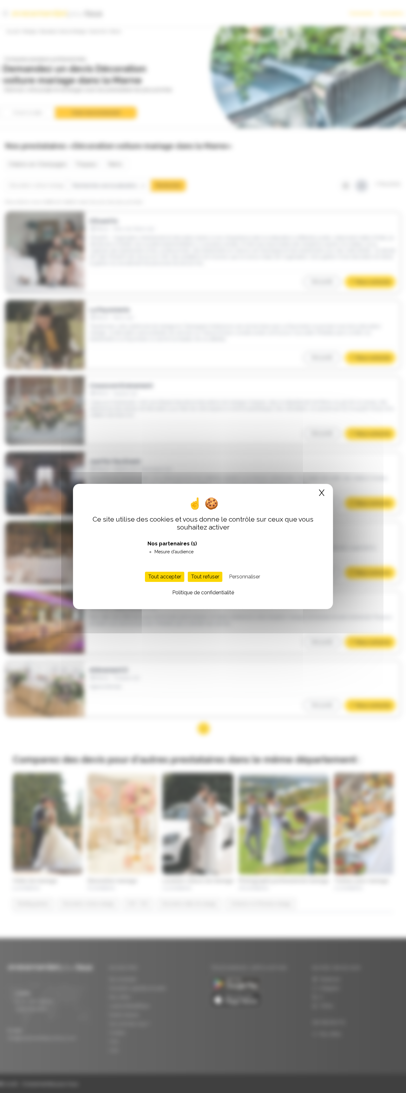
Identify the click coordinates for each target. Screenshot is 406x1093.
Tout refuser (205, 577)
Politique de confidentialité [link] (203, 593)
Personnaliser (244, 577)
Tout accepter (164, 577)
